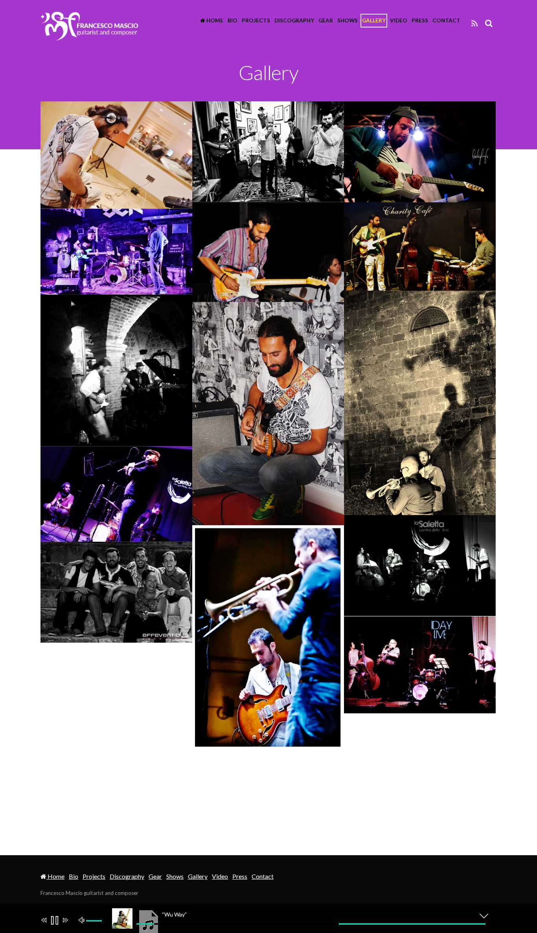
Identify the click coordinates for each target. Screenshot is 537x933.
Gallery (374, 20)
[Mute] (83, 919)
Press (420, 20)
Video (398, 20)
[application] (272, 918)
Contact (446, 20)
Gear (325, 20)
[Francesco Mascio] (89, 36)
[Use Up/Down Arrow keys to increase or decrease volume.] (97, 921)
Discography (294, 20)
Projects (256, 20)
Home (214, 20)
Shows (347, 20)
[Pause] (54, 921)
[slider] (311, 924)
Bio (232, 20)
